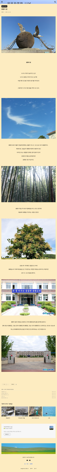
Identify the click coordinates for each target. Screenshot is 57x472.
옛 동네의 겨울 (3, 393)
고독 (2, 396)
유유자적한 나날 (8, 427)
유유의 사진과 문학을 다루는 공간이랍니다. (12, 431)
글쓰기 (35, 468)
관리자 (31, 468)
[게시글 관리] (8, 384)
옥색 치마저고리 (4, 394)
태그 (28, 464)
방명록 (31, 464)
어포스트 (27, 468)
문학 (2, 389)
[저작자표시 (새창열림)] (16, 384)
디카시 (5, 389)
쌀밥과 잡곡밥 (3, 397)
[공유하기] (6, 384)
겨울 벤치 (3, 391)
